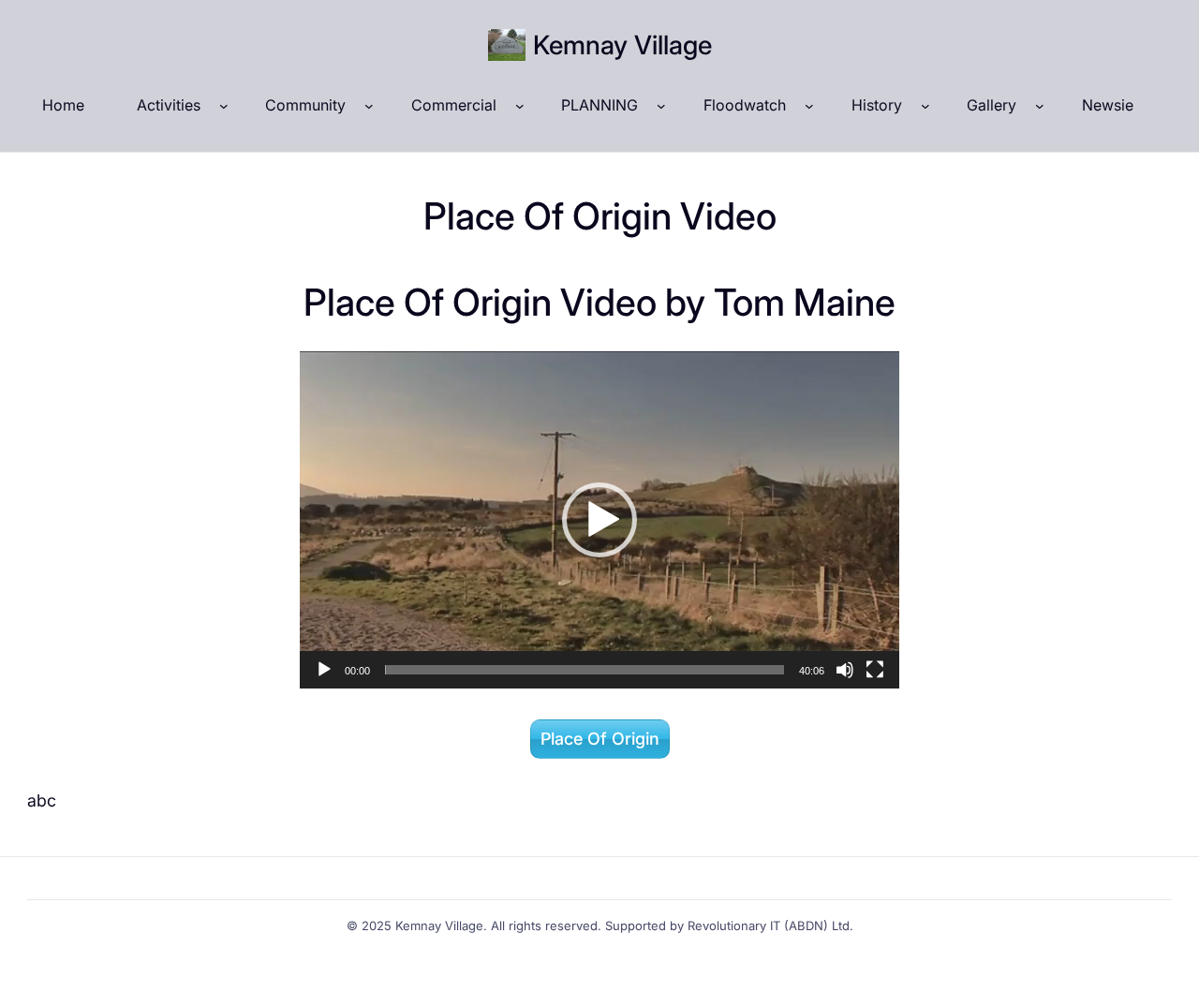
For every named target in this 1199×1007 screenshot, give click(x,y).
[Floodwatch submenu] (809, 106)
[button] (599, 519)
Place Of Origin (599, 738)
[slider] (584, 669)
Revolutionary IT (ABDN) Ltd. (770, 925)
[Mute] (845, 669)
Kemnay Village (622, 45)
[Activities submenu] (224, 106)
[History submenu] (925, 106)
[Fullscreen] (875, 669)
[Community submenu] (369, 106)
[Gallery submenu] (1039, 106)
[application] (599, 520)
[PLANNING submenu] (661, 106)
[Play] (324, 669)
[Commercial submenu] (520, 106)
